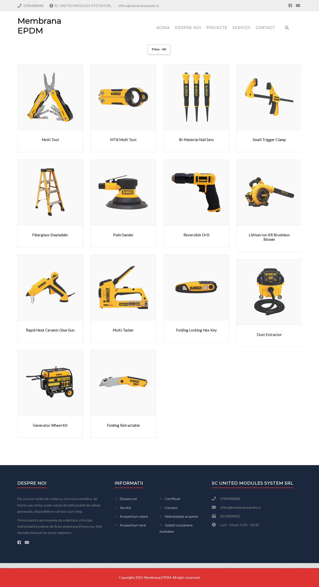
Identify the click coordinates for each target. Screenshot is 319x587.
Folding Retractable (123, 425)
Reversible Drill (196, 235)
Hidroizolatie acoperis (181, 516)
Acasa (163, 27)
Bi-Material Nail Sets (196, 139)
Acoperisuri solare (134, 516)
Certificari (172, 499)
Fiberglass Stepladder (50, 235)
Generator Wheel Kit (50, 425)
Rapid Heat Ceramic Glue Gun (50, 330)
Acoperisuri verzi (133, 525)
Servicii (242, 27)
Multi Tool (50, 139)
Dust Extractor (269, 334)
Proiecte (217, 27)
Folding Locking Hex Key (196, 330)
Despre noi (188, 27)
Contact (265, 27)
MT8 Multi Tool (123, 139)
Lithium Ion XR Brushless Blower (269, 237)
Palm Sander (123, 235)
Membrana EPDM (39, 25)
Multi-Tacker (123, 330)
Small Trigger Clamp (269, 139)
